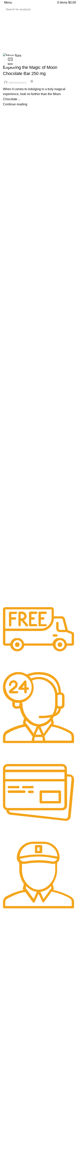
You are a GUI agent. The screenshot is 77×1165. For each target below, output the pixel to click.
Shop (10, 993)
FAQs (10, 1028)
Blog (9, 1022)
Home (6, 50)
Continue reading (15, 104)
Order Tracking (16, 1014)
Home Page (14, 986)
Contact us (13, 1007)
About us (12, 1000)
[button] (38, 1038)
